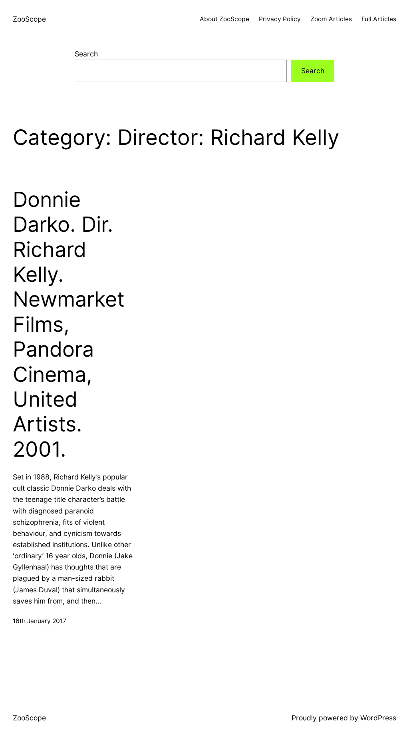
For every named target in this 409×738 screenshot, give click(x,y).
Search (86, 54)
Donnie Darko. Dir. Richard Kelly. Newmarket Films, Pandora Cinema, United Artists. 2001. (69, 324)
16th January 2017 (39, 621)
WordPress (378, 718)
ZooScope (29, 19)
